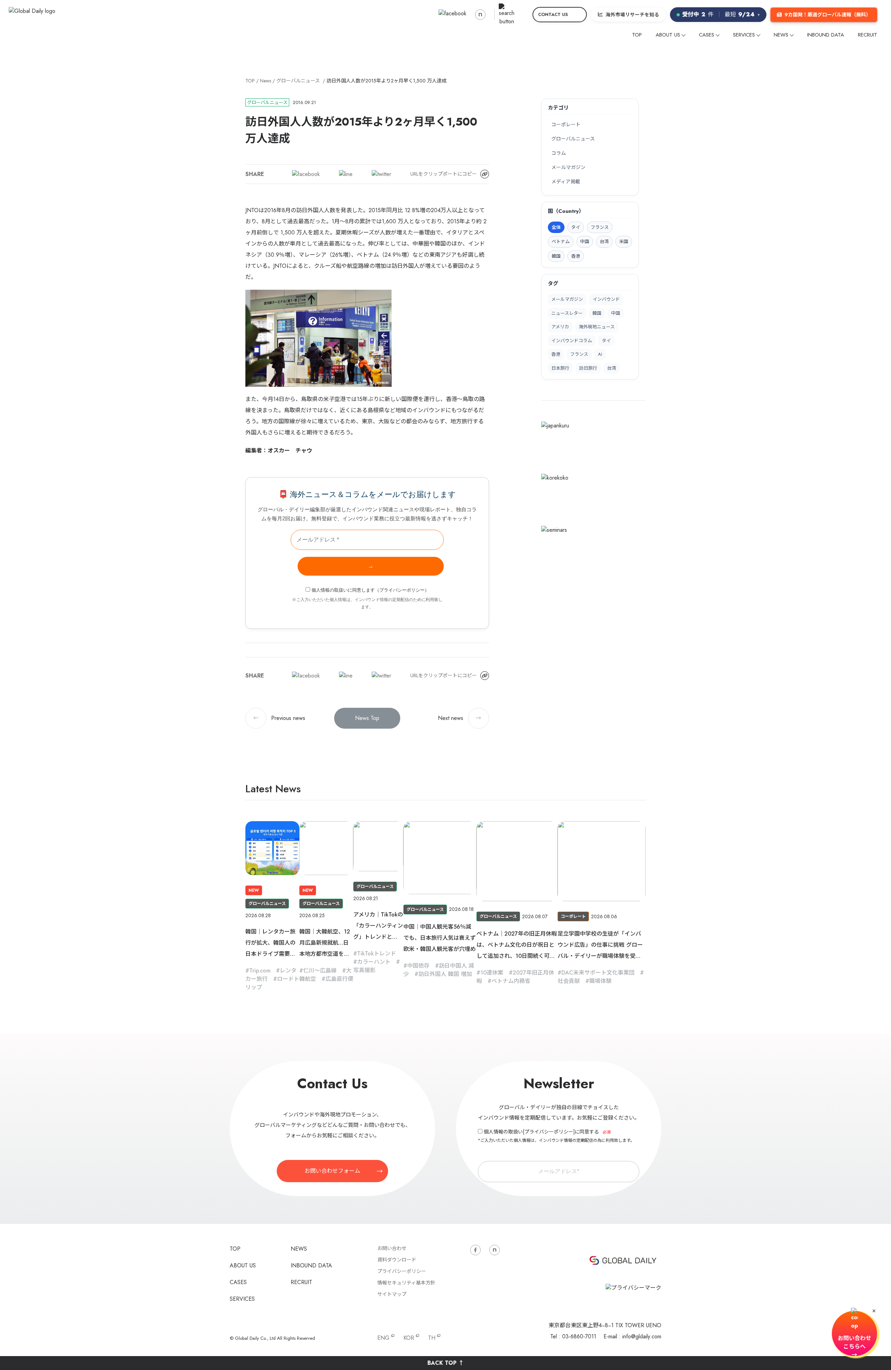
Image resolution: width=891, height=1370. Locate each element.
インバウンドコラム (571, 340)
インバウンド (606, 299)
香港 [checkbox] (575, 256)
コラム (558, 153)
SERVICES (744, 35)
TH (431, 1338)
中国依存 (418, 966)
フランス (579, 354)
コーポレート (566, 124)
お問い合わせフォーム (332, 1171)
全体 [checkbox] (556, 227)
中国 (615, 313)
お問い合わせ (392, 1248)
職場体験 (600, 981)
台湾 (611, 368)
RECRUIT (867, 35)
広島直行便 (339, 979)
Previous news (279, 718)
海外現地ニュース (597, 326)
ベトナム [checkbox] (561, 241)
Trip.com (259, 971)
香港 (555, 354)
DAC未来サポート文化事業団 (597, 973)
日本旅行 (560, 368)
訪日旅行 (588, 368)
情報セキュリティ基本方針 (406, 1282)
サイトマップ (392, 1294)
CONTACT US (553, 14)
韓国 (596, 313)
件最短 (721, 14)
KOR (408, 1338)
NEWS (781, 35)
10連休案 (491, 973)
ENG (383, 1338)
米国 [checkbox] (623, 241)
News (265, 80)
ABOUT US (668, 35)
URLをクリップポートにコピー (443, 173)
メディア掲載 (565, 181)
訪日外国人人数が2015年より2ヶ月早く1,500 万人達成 (386, 80)
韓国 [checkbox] (556, 256)
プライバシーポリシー (402, 590)
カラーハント (374, 962)
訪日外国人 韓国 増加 (445, 974)
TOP (637, 35)
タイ (606, 340)
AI (600, 354)
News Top (367, 718)
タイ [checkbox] (575, 227)
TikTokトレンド (376, 954)
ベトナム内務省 (510, 981)
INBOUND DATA (825, 35)
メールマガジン (568, 167)
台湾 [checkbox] (604, 241)
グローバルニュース (298, 80)
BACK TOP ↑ (445, 1363)
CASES (706, 35)
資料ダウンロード (396, 1259)
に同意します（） (370, 590)
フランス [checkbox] (600, 227)
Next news (459, 718)
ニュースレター (567, 313)
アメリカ (560, 326)
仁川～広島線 (320, 971)
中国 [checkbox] (584, 241)
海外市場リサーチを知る (632, 14)
